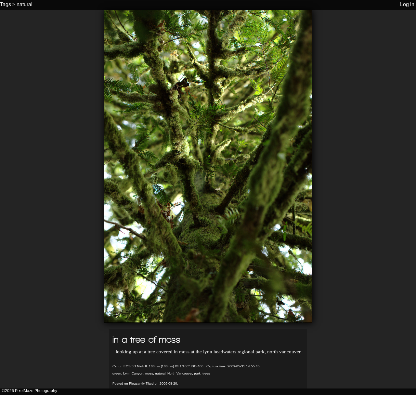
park (197, 373)
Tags (5, 4)
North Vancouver (179, 373)
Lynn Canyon (133, 373)
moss (149, 373)
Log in (407, 4)
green (116, 373)
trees (206, 373)
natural (24, 4)
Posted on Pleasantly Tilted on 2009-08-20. (145, 383)
